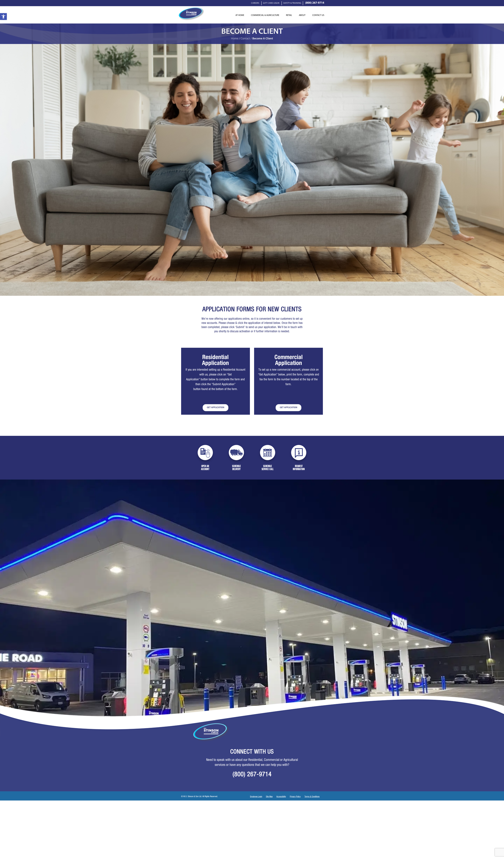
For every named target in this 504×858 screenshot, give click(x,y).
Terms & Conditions (312, 797)
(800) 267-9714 (314, 3)
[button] (3, 16)
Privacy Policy (295, 797)
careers (255, 3)
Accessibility (281, 797)
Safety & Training (292, 3)
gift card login (271, 3)
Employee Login (256, 797)
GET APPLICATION (215, 407)
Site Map (269, 797)
